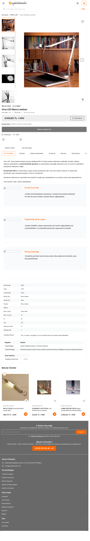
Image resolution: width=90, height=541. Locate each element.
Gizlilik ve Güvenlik (8, 488)
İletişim (4, 514)
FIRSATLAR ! (14, 15)
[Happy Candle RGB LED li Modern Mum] (73, 387)
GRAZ (19, 106)
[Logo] (17, 3)
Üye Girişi (5, 526)
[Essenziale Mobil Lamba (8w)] (15, 387)
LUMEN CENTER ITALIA (68, 408)
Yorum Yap (17, 112)
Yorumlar (22, 153)
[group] (51, 60)
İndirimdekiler (6, 503)
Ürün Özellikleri (9, 153)
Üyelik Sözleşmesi (8, 477)
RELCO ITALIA (6, 106)
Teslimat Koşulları (7, 474)
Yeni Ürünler (5, 500)
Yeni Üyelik (5, 522)
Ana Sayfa (5, 15)
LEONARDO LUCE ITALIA (40, 408)
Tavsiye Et (52, 153)
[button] (20, 60)
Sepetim (4, 510)
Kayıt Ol (80, 432)
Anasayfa (5, 496)
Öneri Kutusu (76, 153)
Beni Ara (63, 153)
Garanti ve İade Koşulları (9, 484)
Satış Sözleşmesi (7, 481)
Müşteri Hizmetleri (7, 507)
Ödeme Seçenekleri (36, 153)
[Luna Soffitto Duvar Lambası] (44, 387)
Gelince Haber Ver (44, 129)
